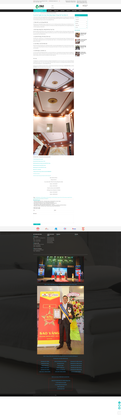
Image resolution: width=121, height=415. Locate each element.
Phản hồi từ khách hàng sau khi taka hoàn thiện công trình (42, 175)
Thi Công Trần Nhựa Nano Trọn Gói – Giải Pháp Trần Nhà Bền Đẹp (44, 202)
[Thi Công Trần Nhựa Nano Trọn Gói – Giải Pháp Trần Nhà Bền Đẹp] (77, 41)
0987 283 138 (38, 246)
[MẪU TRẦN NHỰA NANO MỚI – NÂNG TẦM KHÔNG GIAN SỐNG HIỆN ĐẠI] (77, 47)
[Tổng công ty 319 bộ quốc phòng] (65, 229)
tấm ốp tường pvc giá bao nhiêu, (57, 197)
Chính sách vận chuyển (50, 240)
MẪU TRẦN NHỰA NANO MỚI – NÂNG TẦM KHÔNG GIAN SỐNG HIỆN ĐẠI (45, 203)
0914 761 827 (38, 241)
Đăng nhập (86, 5)
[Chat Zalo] (119, 408)
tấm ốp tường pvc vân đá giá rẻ (43, 198)
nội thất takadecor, (38, 197)
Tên (34, 210)
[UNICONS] (74, 229)
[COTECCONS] (46, 229)
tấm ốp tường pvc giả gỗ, (66, 197)
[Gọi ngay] (119, 402)
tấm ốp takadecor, (44, 197)
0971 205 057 (38, 245)
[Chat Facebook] (119, 405)
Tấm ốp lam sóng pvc (36, 173)
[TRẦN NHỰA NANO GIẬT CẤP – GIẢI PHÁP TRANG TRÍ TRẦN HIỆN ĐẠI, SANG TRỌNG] (77, 35)
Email (55, 210)
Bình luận (35, 213)
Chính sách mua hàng (50, 237)
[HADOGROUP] (37, 229)
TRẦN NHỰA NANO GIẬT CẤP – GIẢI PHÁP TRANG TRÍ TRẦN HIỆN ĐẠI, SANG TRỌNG (47, 201)
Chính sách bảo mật (50, 242)
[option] (37, 229)
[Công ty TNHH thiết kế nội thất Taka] (40, 6)
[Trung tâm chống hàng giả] (83, 229)
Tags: (34, 197)
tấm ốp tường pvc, (49, 197)
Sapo (55, 395)
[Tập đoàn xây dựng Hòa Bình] (56, 229)
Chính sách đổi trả (50, 241)
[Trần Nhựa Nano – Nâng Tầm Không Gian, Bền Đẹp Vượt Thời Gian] (77, 54)
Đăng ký (85, 6)
